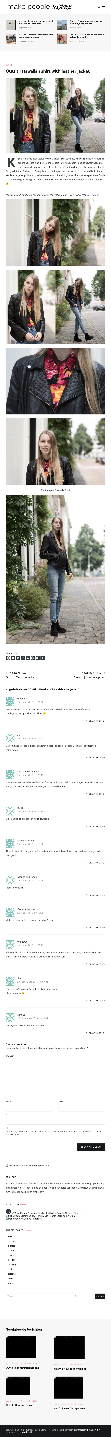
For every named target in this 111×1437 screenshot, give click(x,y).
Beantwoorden (97, 721)
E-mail (62, 1101)
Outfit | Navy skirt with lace (70, 1369)
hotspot (11, 1250)
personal (12, 1274)
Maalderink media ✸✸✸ (89, 1430)
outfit (9, 65)
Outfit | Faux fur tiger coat (69, 1408)
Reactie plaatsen (91, 1147)
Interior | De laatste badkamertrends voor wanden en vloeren (36, 22)
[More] (42, 658)
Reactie (10, 1056)
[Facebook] (8, 658)
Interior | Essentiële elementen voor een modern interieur (36, 36)
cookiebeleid (11, 1432)
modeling (12, 1264)
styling (11, 1278)
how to (11, 1255)
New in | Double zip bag (89, 675)
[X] (18, 658)
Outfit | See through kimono (22, 1368)
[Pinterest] (28, 658)
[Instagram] (38, 658)
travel (10, 1283)
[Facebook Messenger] (13, 658)
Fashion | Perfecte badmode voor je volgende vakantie (87, 36)
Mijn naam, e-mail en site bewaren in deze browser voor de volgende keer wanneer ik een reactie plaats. (53, 1133)
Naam (9, 1101)
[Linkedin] (23, 658)
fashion (11, 1241)
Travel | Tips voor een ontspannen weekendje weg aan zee (86, 22)
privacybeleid (26, 1432)
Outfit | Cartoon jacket (21, 675)
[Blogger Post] (33, 658)
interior (11, 1260)
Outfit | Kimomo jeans (19, 1405)
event (10, 1236)
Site (8, 1114)
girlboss (11, 1246)
